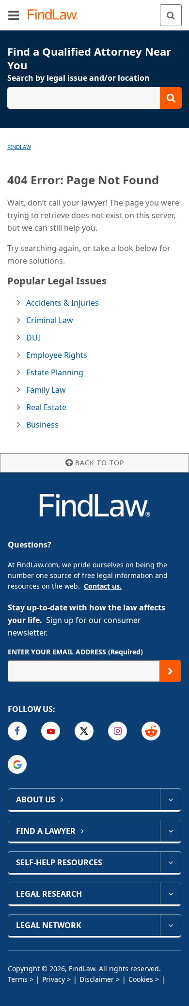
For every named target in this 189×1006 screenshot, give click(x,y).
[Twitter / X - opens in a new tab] (84, 731)
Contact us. (103, 586)
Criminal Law (49, 320)
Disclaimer (96, 979)
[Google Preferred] (17, 764)
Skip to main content (95, 11)
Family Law (46, 390)
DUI (33, 337)
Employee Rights (56, 355)
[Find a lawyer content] (170, 831)
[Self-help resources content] (170, 862)
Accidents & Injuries (62, 302)
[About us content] (170, 799)
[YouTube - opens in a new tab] (50, 731)
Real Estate (46, 407)
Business (42, 424)
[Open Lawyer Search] (94, 98)
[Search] (171, 15)
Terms (18, 979)
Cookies (140, 979)
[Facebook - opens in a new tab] (17, 731)
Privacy (53, 979)
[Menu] (13, 15)
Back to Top (99, 462)
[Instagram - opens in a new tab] (117, 731)
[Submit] (170, 671)
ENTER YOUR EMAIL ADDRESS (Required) (75, 651)
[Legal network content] (170, 925)
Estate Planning (54, 372)
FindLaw (19, 146)
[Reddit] (151, 731)
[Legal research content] (170, 893)
